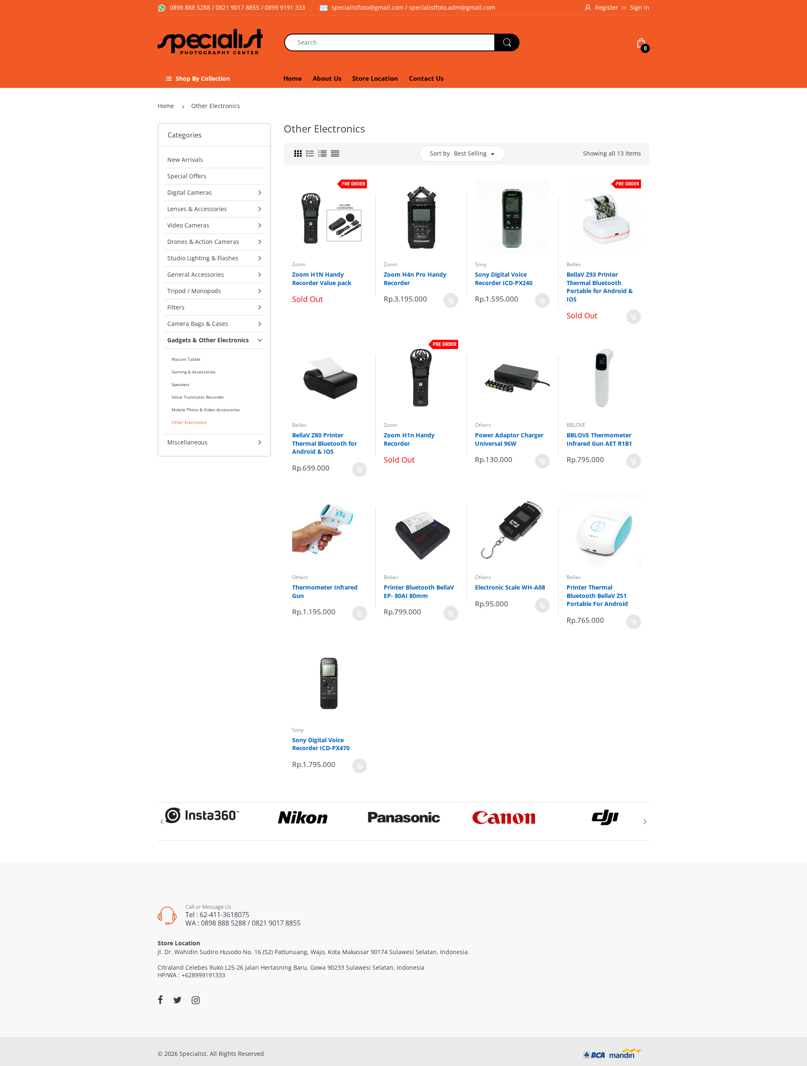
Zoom (299, 264)
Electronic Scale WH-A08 (510, 587)
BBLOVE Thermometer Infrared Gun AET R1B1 (599, 439)
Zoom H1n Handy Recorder (409, 439)
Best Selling (470, 153)
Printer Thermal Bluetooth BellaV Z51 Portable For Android (597, 595)
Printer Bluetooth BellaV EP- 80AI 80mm (419, 591)
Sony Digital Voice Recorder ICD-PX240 (504, 278)
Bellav (574, 264)
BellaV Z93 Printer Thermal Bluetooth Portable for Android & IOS (600, 286)
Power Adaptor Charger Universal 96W (509, 439)
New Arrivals (185, 160)
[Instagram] (196, 1000)
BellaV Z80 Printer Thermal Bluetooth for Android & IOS (324, 443)
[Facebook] (160, 1000)
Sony (480, 264)
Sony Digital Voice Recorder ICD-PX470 (321, 744)
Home (166, 106)
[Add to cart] (450, 300)
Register (606, 7)
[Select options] (633, 316)
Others (483, 425)
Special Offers (186, 176)
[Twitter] (177, 1000)
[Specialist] (210, 41)
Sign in (639, 7)
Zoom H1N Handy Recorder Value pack (321, 278)
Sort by (440, 153)
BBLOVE (576, 425)
